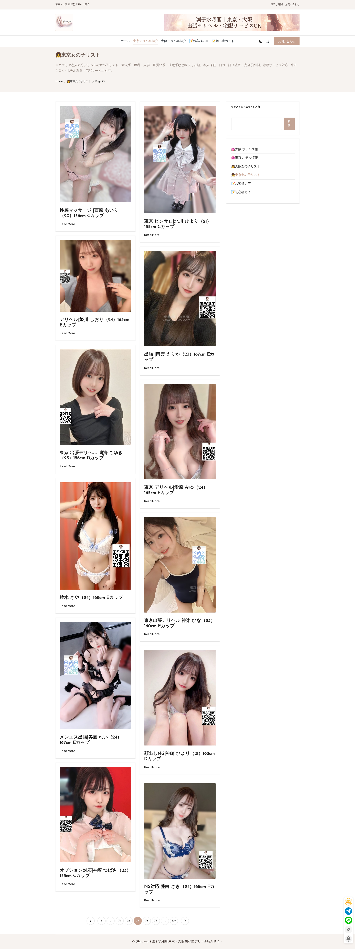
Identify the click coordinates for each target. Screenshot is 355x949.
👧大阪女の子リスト (245, 166)
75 (155, 920)
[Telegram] (348, 911)
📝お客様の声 (241, 183)
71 (120, 920)
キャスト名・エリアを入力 (245, 107)
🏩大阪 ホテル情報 (244, 149)
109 (174, 920)
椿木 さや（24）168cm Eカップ (91, 598)
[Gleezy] (348, 901)
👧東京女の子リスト (245, 175)
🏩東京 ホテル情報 (244, 157)
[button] (287, 41)
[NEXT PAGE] (185, 921)
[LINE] (348, 920)
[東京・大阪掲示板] (348, 929)
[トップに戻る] (348, 939)
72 (128, 920)
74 (147, 920)
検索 (289, 123)
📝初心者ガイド (242, 192)
